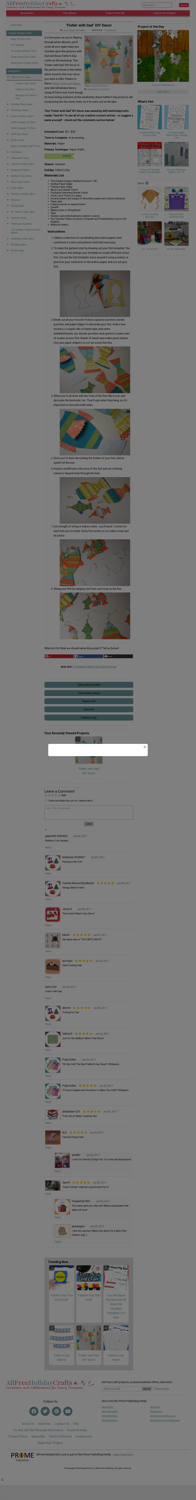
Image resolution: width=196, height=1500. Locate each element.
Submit (98, 766)
